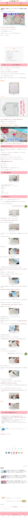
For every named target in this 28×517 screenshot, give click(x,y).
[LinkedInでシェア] (19, 237)
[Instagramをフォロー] (11, 453)
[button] (21, 449)
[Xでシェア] (7, 449)
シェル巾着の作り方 (8, 58)
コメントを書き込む (14, 506)
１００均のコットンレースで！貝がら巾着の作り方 (12, 51)
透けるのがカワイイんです (9, 52)
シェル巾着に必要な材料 (9, 57)
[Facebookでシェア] (9, 449)
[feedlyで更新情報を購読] (19, 453)
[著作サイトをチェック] (6, 453)
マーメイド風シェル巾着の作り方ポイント (11, 60)
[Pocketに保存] (15, 449)
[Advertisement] (14, 41)
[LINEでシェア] (18, 449)
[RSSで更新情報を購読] (22, 453)
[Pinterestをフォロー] (16, 453)
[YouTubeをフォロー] (14, 453)
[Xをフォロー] (9, 453)
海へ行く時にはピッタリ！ (10, 54)
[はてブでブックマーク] (12, 449)
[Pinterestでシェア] (17, 237)
